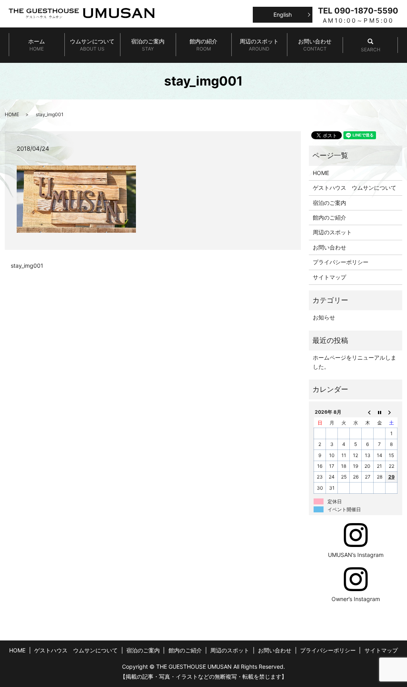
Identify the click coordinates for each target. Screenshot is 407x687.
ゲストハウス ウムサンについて (354, 187)
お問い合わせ (314, 45)
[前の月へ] (368, 412)
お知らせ (324, 317)
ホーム (36, 45)
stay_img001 (27, 265)
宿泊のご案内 (148, 45)
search (370, 45)
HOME (12, 114)
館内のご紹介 (329, 217)
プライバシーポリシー (340, 262)
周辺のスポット (259, 45)
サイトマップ (329, 277)
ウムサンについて (92, 45)
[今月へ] (380, 412)
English (282, 14)
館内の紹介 (203, 45)
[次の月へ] (391, 412)
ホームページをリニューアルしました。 (354, 362)
